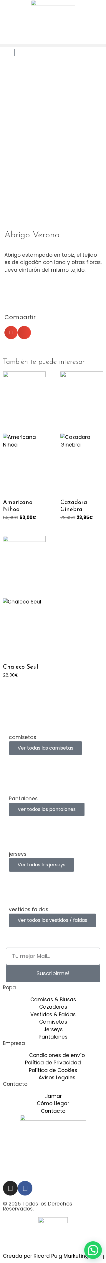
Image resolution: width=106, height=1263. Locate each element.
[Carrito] (7, 52)
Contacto (15, 1084)
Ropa (9, 987)
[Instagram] (10, 1188)
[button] (53, 45)
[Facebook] (25, 1188)
